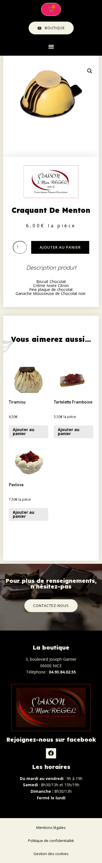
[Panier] (51, 9)
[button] (50, 46)
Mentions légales (51, 827)
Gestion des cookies (51, 853)
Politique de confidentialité (51, 840)
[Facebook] (51, 753)
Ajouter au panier (60, 247)
